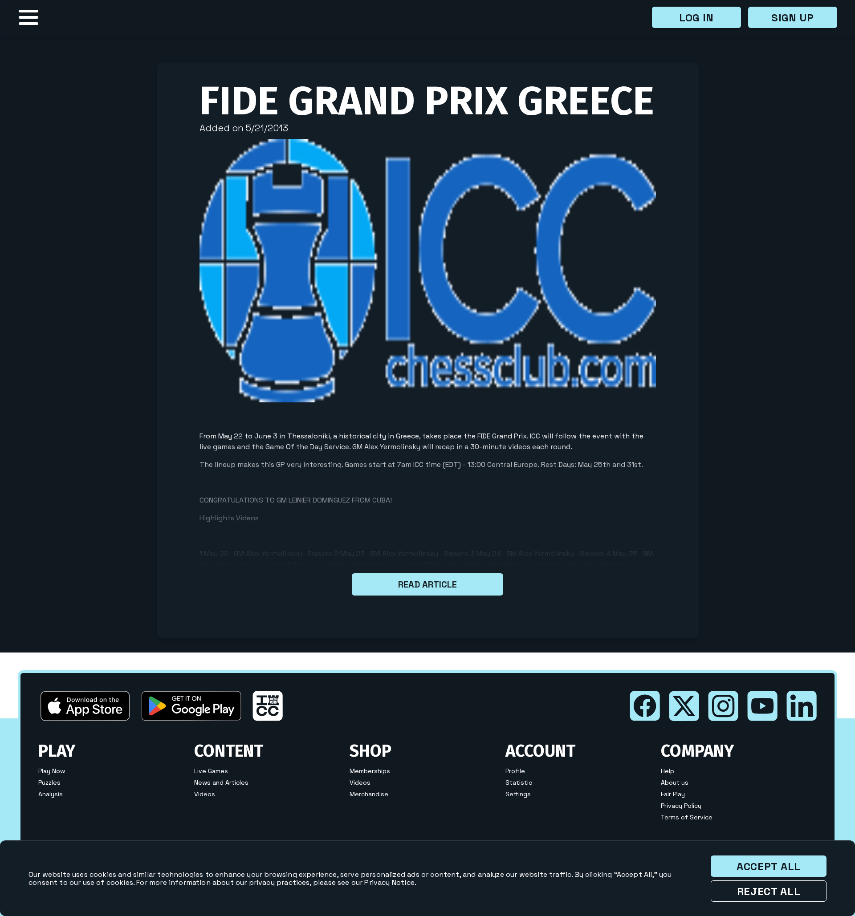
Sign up (792, 17)
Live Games (211, 771)
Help (667, 771)
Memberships (370, 771)
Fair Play (673, 794)
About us (674, 782)
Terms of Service (686, 817)
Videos (204, 794)
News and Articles (221, 782)
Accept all (769, 866)
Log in (696, 17)
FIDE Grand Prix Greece (427, 101)
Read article (427, 584)
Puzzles (49, 782)
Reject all (769, 891)
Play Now (51, 771)
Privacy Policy (681, 806)
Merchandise (369, 794)
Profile (515, 771)
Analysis (50, 794)
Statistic (518, 782)
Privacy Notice (389, 882)
